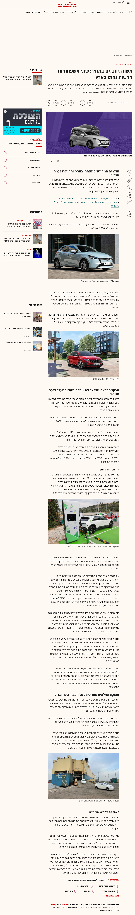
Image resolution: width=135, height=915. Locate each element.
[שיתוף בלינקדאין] (129, 195)
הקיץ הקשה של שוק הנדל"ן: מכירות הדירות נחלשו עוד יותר (18, 225)
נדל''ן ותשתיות (73, 12)
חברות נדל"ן (26, 220)
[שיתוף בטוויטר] (48, 103)
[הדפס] (90, 103)
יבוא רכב (87, 891)
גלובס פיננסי (112, 12)
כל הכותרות (101, 12)
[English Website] (130, 11)
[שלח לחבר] (129, 202)
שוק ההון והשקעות (88, 12)
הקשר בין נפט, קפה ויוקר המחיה (18, 328)
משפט (62, 12)
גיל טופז (28, 235)
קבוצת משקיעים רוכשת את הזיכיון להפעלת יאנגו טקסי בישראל (86, 198)
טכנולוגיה (54, 12)
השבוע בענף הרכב (124, 64)
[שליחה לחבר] (71, 103)
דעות (28, 12)
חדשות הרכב (82, 886)
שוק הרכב (69, 891)
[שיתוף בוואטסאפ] (56, 103)
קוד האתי (64, 905)
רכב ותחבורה (118, 56)
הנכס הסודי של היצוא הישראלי (18, 342)
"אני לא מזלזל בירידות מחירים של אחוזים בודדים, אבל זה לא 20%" (17, 78)
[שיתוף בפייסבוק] (63, 103)
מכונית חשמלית (108, 891)
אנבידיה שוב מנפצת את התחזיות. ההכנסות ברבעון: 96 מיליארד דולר (17, 254)
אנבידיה (28, 250)
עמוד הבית (128, 56)
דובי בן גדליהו (126, 103)
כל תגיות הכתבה (112, 896)
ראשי (122, 12)
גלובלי (46, 12)
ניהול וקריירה (36, 12)
